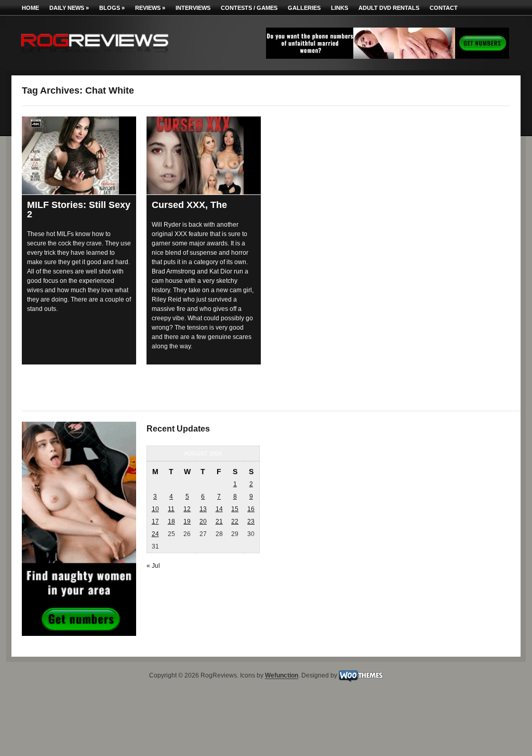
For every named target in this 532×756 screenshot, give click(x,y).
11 (171, 509)
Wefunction (281, 676)
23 (251, 521)
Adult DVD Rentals (388, 8)
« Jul (153, 565)
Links (339, 8)
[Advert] (387, 56)
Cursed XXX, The (189, 205)
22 (234, 521)
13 (203, 509)
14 (219, 509)
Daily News (69, 8)
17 (155, 521)
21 (219, 521)
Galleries (304, 8)
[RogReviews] (94, 54)
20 (203, 521)
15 (234, 509)
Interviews (193, 8)
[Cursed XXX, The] (204, 155)
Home (30, 8)
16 (251, 509)
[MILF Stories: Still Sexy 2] (79, 155)
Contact (444, 8)
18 (171, 521)
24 (155, 534)
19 (187, 521)
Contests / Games (249, 8)
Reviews (150, 8)
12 (187, 509)
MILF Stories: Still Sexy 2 (78, 209)
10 (155, 509)
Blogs (112, 8)
